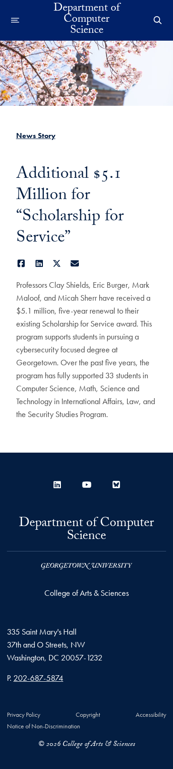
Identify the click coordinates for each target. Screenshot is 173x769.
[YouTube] (86, 484)
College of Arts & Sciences (86, 592)
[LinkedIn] (39, 263)
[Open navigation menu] (15, 20)
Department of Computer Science (86, 20)
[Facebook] (21, 263)
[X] (57, 263)
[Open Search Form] (158, 20)
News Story (35, 135)
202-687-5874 (38, 677)
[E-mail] (74, 263)
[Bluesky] (116, 484)
